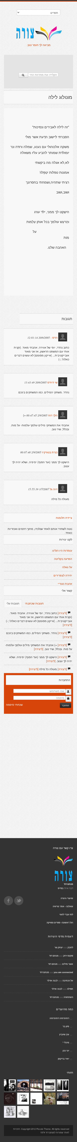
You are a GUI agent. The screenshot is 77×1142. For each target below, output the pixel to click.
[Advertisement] (38, 62)
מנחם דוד (53, 955)
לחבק (70, 947)
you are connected (63, 972)
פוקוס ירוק (68, 955)
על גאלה (67, 567)
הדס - (54, 337)
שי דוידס (52, 382)
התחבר (65, 705)
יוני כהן (66, 1050)
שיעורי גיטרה (67, 898)
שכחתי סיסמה (14, 704)
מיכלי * (66, 1042)
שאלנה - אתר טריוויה (63, 906)
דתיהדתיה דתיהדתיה (59, 1018)
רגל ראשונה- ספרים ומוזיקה (60, 922)
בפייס (60, 888)
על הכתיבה (67, 980)
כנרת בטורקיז (49, 452)
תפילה (70, 988)
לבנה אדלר (52, 980)
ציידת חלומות (64, 517)
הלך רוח (52, 415)
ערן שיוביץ (64, 1034)
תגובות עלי (13, 603)
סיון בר (66, 1026)
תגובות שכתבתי (34, 603)
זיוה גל (53, 489)
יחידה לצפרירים (63, 575)
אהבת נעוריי (65, 583)
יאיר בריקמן (63, 1058)
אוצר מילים (67, 963)
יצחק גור (58, 947)
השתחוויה (68, 997)
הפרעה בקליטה (63, 558)
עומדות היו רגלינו (62, 550)
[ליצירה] (62, 613)
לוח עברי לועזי (66, 914)
